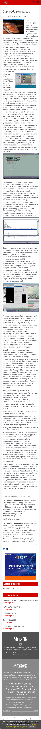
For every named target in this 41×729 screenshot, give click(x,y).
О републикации (27, 649)
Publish (10, 692)
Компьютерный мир (21, 684)
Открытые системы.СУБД (21, 686)
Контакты (17, 649)
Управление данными (25, 697)
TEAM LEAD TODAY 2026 (12, 607)
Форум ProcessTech (10, 613)
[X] (7, 549)
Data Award (9, 697)
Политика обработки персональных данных (20, 653)
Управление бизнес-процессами (20, 707)
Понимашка (21, 694)
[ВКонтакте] (4, 549)
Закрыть (32, 727)
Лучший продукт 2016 (11, 588)
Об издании (20, 647)
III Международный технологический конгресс (20, 600)
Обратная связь (31, 647)
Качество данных (24, 702)
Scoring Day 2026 (9, 620)
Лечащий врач (29, 689)
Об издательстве (9, 647)
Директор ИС (12, 689)
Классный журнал (26, 692)
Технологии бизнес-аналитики (20, 700)
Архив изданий (20, 651)
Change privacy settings (20, 655)
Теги (35, 649)
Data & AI (11, 702)
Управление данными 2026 (13, 626)
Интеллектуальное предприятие (19, 705)
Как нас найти (7, 649)
